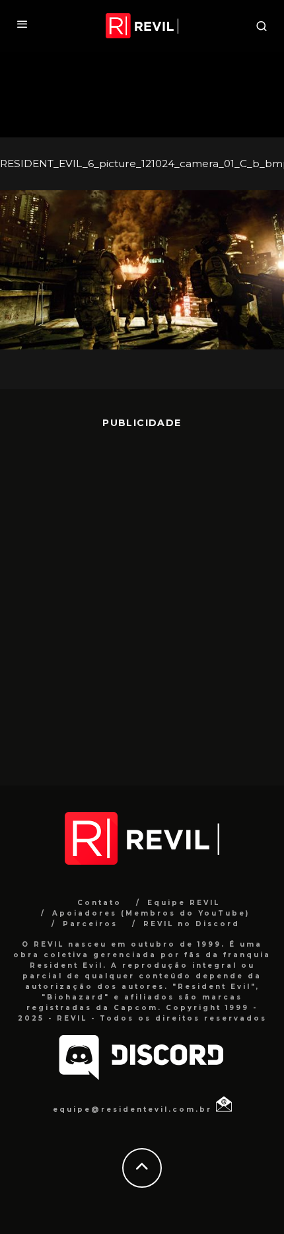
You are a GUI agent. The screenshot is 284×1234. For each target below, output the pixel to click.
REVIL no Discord (191, 924)
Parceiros (90, 924)
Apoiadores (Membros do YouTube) (151, 913)
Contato (99, 902)
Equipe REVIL (183, 902)
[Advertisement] (142, 597)
